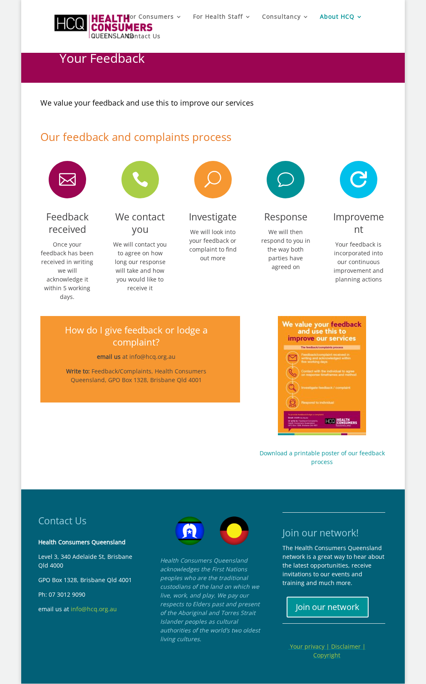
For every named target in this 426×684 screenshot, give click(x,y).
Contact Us (143, 36)
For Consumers (150, 17)
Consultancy (281, 17)
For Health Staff (218, 17)
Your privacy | (309, 646)
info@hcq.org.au (152, 357)
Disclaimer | (348, 646)
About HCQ (337, 17)
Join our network (327, 606)
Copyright (326, 655)
